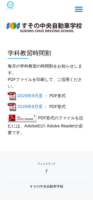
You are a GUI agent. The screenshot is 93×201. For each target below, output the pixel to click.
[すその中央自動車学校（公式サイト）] (45, 26)
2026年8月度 (30, 106)
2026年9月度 (30, 95)
